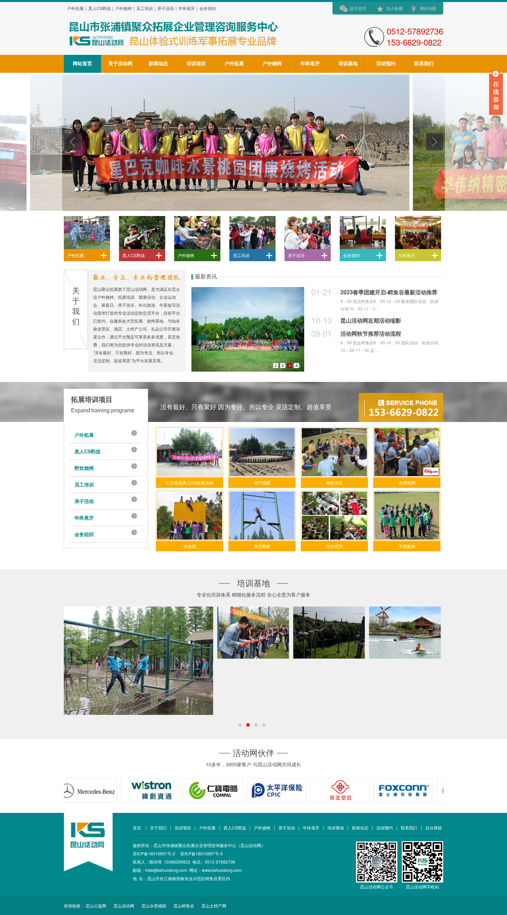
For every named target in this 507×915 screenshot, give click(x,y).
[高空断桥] (262, 516)
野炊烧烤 (84, 467)
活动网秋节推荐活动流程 (370, 333)
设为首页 (358, 8)
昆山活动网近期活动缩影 (370, 320)
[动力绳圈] (262, 452)
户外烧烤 (123, 8)
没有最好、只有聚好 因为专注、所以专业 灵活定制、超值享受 (245, 407)
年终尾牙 (186, 8)
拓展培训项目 (91, 399)
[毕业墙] (189, 516)
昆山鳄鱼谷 (183, 905)
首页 (137, 827)
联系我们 (424, 63)
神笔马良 (334, 482)
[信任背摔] (334, 516)
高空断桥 (262, 546)
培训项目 (196, 63)
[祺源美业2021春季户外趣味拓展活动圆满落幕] (247, 329)
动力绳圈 (262, 482)
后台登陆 (433, 827)
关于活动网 (120, 63)
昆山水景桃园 (153, 905)
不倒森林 (407, 546)
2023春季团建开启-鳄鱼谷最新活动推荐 (388, 292)
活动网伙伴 (253, 753)
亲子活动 (165, 8)
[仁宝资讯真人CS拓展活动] (189, 452)
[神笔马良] (334, 452)
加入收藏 (394, 8)
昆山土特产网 (213, 905)
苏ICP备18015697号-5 (201, 853)
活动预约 (386, 63)
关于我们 (158, 827)
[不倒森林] (406, 516)
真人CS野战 (99, 8)
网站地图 (428, 8)
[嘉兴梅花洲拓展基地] (138, 661)
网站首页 (82, 63)
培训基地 (348, 63)
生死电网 (407, 482)
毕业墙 (189, 546)
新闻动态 (158, 63)
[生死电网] (406, 452)
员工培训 (144, 8)
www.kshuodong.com (222, 870)
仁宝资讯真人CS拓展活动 (189, 482)
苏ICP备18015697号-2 (154, 853)
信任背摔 (334, 546)
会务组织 (207, 8)
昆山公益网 (96, 905)
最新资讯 (206, 276)
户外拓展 (75, 8)
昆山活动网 (123, 905)
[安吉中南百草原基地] (253, 633)
